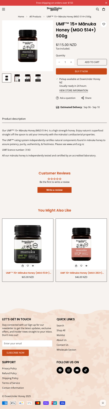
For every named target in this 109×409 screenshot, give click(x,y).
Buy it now (81, 71)
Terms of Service (11, 383)
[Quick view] (33, 265)
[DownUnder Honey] (54, 9)
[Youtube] (77, 370)
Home (21, 16)
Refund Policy (9, 373)
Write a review (54, 189)
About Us (62, 340)
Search (60, 325)
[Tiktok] (85, 370)
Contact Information (13, 387)
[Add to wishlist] (103, 24)
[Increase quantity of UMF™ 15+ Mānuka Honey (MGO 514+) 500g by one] (71, 62)
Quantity (60, 55)
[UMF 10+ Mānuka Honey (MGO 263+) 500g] (81, 244)
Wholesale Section (66, 349)
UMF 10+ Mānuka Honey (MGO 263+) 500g (81, 273)
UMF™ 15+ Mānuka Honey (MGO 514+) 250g (28, 273)
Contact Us (62, 344)
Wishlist (61, 335)
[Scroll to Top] (54, 393)
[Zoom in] (47, 26)
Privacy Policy (9, 368)
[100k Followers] (68, 370)
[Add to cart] (22, 265)
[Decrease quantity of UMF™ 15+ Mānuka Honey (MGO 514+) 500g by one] (59, 62)
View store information (73, 90)
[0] (103, 9)
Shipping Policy (10, 378)
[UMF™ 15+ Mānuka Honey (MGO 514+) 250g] (27, 244)
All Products (35, 16)
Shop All (61, 330)
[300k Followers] (60, 370)
